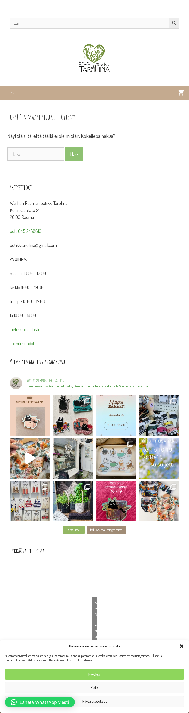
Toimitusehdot (22, 343)
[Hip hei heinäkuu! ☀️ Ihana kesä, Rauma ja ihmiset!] (116, 458)
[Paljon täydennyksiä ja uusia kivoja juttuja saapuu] (73, 415)
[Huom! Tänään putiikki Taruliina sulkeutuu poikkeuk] (116, 415)
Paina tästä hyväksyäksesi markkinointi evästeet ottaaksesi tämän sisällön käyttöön (95, 624)
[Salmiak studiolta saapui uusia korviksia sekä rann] (159, 415)
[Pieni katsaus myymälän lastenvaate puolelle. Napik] (30, 458)
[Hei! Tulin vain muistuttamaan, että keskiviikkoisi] (116, 501)
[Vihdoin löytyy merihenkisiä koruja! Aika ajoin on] (30, 501)
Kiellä (94, 687)
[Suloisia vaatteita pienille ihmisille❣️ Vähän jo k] (159, 501)
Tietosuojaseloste (25, 329)
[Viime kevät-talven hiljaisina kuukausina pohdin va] (30, 415)
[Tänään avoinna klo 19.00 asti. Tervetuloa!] (159, 458)
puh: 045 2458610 (25, 231)
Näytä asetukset (94, 701)
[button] (181, 646)
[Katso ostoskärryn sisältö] (181, 93)
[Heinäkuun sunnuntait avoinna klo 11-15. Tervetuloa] (73, 458)
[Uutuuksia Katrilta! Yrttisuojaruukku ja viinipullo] (73, 501)
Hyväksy (94, 674)
